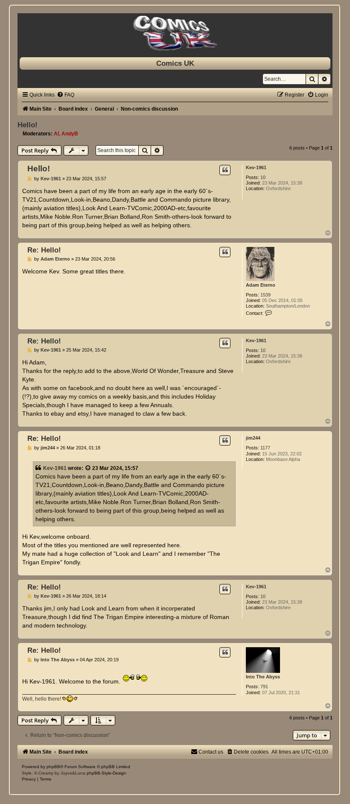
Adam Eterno (260, 285)
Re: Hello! (44, 250)
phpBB (53, 766)
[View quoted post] (88, 468)
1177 (265, 447)
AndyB (69, 134)
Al (56, 134)
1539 (265, 294)
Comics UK (175, 63)
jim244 (253, 437)
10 (262, 177)
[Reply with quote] (224, 170)
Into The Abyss (263, 676)
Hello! (28, 125)
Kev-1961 (256, 167)
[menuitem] (65, 95)
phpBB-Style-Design (106, 773)
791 (264, 686)
